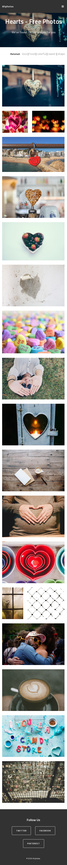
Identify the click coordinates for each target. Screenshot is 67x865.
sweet (52, 54)
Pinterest (33, 843)
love (24, 54)
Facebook (45, 830)
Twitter (21, 830)
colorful (41, 54)
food (32, 54)
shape (61, 54)
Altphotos (7, 6)
